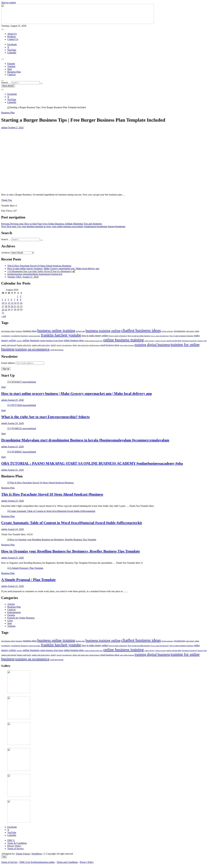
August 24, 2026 (15, 423)
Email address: (8, 363)
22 (18, 306)
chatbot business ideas (141, 330)
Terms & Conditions (17, 843)
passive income (160, 341)
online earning (149, 341)
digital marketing (167, 331)
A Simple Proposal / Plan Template (28, 580)
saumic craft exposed (8, 345)
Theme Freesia (23, 853)
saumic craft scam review (41, 345)
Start (9, 69)
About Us (12, 33)
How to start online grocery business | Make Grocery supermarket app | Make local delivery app (53, 268)
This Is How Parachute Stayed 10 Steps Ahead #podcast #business (39, 265)
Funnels (11, 63)
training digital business (152, 345)
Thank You (6, 200)
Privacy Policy (14, 846)
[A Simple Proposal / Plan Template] (25, 568)
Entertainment (14, 612)
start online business (127, 345)
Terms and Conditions (67, 862)
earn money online (192, 331)
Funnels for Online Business (21, 618)
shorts (74, 345)
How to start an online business (139, 336)
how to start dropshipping (160, 336)
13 (12, 303)
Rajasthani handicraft (189, 341)
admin (4, 127)
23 (21, 306)
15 (18, 303)
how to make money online (95, 335)
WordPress (37, 853)
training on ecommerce (32, 349)
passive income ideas (174, 341)
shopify (53, 345)
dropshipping (179, 331)
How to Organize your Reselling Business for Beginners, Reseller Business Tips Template (70, 551)
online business (31, 340)
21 (15, 306)
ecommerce (6, 336)
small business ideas (109, 345)
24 (3, 309)
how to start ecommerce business (181, 336)
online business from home (51, 340)
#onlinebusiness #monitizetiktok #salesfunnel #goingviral (34, 274)
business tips (80, 331)
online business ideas (74, 340)
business (19, 331)
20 (12, 306)
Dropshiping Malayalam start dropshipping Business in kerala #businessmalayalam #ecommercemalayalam (85, 440)
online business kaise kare (94, 341)
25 (6, 309)
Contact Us (12, 39)
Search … (6, 82)
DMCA (11, 840)
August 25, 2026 (15, 400)
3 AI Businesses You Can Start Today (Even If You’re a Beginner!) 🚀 (41, 271)
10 (3, 303)
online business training (123, 339)
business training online (103, 331)
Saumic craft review (24, 345)
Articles (11, 604)
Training (11, 66)
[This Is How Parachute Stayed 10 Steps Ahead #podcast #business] (40, 482)
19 (9, 306)
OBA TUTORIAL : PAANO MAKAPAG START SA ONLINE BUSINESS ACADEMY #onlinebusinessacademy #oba (92, 463)
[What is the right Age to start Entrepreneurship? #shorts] (21, 405)
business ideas (30, 331)
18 (6, 306)
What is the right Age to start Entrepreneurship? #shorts (45, 417)
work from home (56, 350)
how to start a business (118, 336)
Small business (94, 345)
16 (21, 303)
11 (6, 303)
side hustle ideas (83, 345)
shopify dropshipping (64, 345)
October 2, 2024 (15, 127)
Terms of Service (15, 848)
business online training (56, 330)
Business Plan (14, 71)
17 (3, 306)
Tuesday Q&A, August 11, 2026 (23, 277)
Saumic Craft (202, 341)
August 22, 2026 (15, 470)
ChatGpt (11, 74)
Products (11, 36)
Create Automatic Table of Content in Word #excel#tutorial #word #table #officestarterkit (71, 523)
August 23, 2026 (15, 446)
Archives (5, 252)
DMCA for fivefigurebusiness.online (37, 862)
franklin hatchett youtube (61, 335)
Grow (10, 620)
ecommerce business (19, 336)
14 (15, 303)
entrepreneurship (34, 336)
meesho (19, 341)
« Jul (3, 316)
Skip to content (8, 2)
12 (9, 303)
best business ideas (8, 331)
